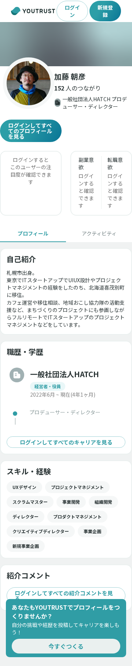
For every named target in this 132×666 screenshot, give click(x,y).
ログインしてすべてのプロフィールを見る (30, 130)
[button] (66, 44)
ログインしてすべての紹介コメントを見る (64, 595)
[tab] (33, 233)
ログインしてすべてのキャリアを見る (66, 442)
